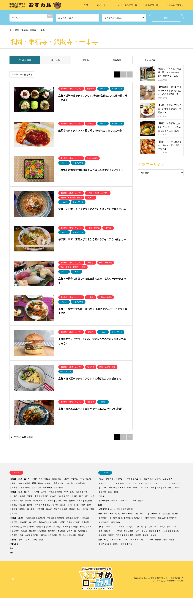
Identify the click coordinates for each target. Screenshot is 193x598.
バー (159, 483)
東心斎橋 (88, 501)
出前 (147, 487)
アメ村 (36, 492)
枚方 (36, 505)
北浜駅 (76, 518)
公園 (165, 540)
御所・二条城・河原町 (21, 483)
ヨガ (134, 501)
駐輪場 (153, 535)
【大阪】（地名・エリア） (20, 492)
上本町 (44, 492)
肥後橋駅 (32, 531)
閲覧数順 (117, 60)
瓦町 (77, 505)
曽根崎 (72, 501)
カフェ (165, 479)
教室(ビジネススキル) (134, 518)
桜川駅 (82, 527)
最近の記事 (149, 60)
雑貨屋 (138, 535)
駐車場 (146, 535)
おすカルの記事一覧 (127, 5)
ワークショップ (156, 514)
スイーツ (104, 483)
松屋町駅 (74, 527)
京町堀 (78, 492)
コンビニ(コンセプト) (132, 531)
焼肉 (110, 492)
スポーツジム (124, 501)
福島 (83, 505)
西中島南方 (31, 509)
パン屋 (103, 487)
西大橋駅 (51, 531)
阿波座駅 (72, 535)
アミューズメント (136, 540)
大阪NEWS (102, 509)
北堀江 (37, 496)
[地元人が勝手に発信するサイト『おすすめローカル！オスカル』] (35, 5)
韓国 (116, 492)
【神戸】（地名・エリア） (20, 540)
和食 (158, 487)
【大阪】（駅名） (16, 518)
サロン (114, 501)
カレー (173, 479)
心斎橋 (58, 501)
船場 (89, 505)
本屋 (125, 535)
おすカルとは (103, 5)
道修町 (64, 509)
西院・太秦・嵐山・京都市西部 (72, 483)
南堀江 (45, 496)
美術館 (123, 544)
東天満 (79, 501)
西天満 (41, 509)
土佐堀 (74, 496)
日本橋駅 (57, 527)
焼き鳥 (103, 492)
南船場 (60, 496)
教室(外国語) (150, 518)
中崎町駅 (60, 518)
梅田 (48, 505)
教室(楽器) (105, 522)
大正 (93, 496)
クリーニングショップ (156, 527)
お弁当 (158, 479)
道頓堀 (72, 509)
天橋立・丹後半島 (70, 479)
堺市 (87, 496)
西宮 (41, 540)
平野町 (50, 501)
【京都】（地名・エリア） (20, 479)
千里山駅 (85, 518)
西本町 (49, 509)
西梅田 (56, 509)
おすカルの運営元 (175, 5)
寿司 (170, 487)
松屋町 (30, 505)
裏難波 (22, 509)
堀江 (81, 496)
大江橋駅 (53, 522)
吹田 (67, 496)
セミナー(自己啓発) (130, 514)
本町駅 (65, 527)
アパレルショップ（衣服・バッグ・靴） (128, 527)
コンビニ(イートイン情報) (111, 531)
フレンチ (111, 487)
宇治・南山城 (85, 479)
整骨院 (111, 535)
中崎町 (59, 492)
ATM (108, 527)
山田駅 (31, 527)
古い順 (86, 60)
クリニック (171, 527)
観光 (130, 544)
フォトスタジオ (150, 531)
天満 (21, 501)
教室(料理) (173, 518)
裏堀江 (14, 509)
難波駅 (81, 535)
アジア (108, 479)
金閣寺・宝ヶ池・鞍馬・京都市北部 (26, 487)
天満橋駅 (85, 522)
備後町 (22, 496)
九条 (72, 492)
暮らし (101, 527)
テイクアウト (149, 483)
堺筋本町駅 (42, 522)
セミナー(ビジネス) (112, 514)
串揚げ (136, 487)
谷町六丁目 (71, 531)
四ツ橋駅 (32, 522)
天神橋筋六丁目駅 (19, 527)
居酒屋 (177, 487)
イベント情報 (115, 509)
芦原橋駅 (42, 531)
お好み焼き (148, 479)
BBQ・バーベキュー (112, 540)
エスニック (137, 479)
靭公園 (85, 509)
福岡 (11, 553)
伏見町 (14, 496)
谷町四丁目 (82, 531)
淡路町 (70, 505)
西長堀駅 (61, 531)
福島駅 (24, 531)
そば (131, 483)
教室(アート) (106, 518)
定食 (164, 487)
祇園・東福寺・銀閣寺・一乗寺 (44, 483)
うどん (127, 479)
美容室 (141, 501)
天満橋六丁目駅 (73, 522)
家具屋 (176, 531)
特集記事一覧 (152, 5)
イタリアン (118, 479)
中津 (66, 492)
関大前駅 (62, 535)
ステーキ (113, 483)
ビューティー (103, 501)
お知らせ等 (14, 544)
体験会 (158, 540)
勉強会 (175, 514)
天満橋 (28, 501)
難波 (79, 509)
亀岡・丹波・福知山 (41, 479)
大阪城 (14, 501)
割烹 (152, 487)
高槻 (92, 509)
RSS (13, 579)
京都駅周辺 (56, 479)
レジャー (149, 540)
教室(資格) (115, 522)
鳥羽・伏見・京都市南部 (53, 487)
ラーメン (121, 487)
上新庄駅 (41, 518)
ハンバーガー (174, 483)
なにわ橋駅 (30, 518)
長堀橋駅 (43, 535)
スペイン (123, 483)
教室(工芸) (162, 518)
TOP (86, 5)
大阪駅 (62, 522)
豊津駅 (14, 535)
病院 (131, 535)
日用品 (118, 535)
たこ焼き (138, 483)
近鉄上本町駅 (24, 535)
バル (165, 483)
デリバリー (102, 496)
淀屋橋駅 (15, 531)
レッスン (143, 514)
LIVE (125, 540)
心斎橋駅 (39, 527)
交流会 (167, 514)
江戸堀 (55, 505)
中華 (129, 487)
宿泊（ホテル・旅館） (110, 544)
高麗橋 (14, 514)
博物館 (171, 540)
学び (100, 514)
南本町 (53, 496)
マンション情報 (165, 531)
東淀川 (22, 505)
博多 (11, 548)
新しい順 (55, 60)
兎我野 (30, 496)
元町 (35, 540)
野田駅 (35, 535)
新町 (65, 501)
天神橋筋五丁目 (39, 501)
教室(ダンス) (118, 518)
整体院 (103, 535)
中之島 (51, 492)
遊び (100, 540)
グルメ (101, 479)
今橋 (85, 492)
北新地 (68, 518)
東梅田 (14, 505)
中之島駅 (50, 518)
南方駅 (14, 522)
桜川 (42, 505)
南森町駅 (23, 522)
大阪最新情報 (128, 509)
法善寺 (63, 505)
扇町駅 (48, 527)
